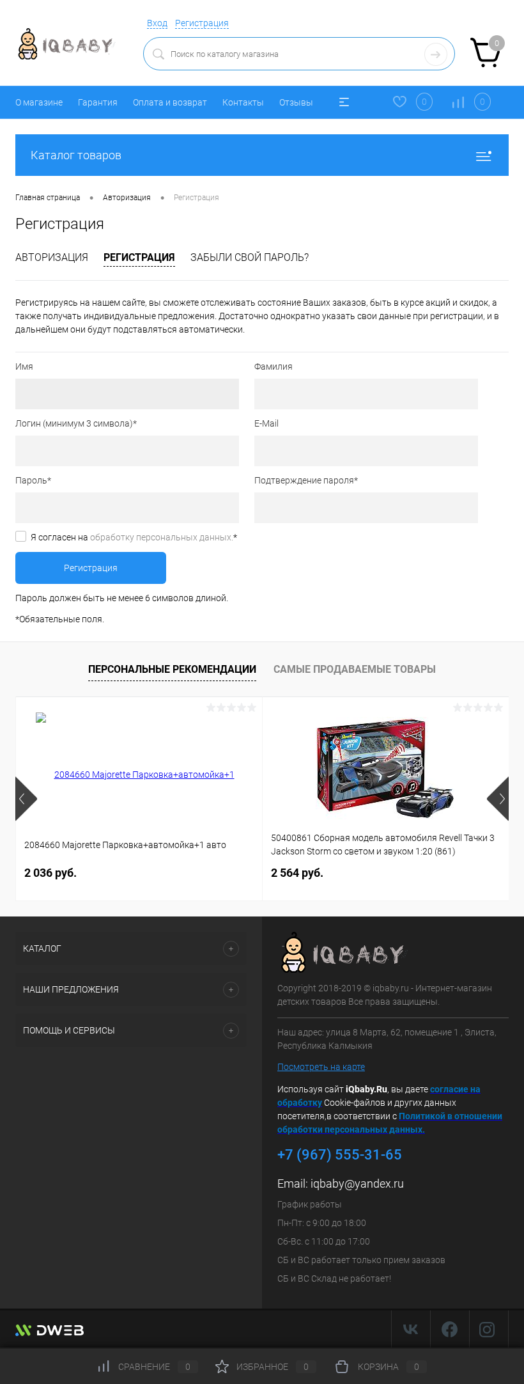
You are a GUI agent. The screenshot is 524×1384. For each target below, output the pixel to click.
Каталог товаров (76, 155)
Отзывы (296, 102)
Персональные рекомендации (172, 669)
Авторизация (51, 257)
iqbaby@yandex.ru (357, 1183)
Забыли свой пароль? (249, 257)
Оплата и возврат (170, 102)
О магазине (39, 102)
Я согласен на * (134, 537)
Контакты (243, 102)
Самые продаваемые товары (355, 669)
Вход (157, 23)
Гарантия (98, 102)
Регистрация (202, 23)
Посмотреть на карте (321, 1067)
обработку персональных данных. (161, 537)
